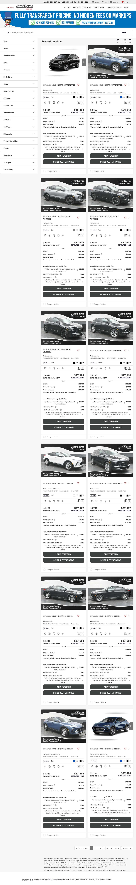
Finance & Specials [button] (115, 7)
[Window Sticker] (82, 102)
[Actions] (82, 85)
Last (116, 848)
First (79, 848)
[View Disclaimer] (63, 102)
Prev (86, 848)
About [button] (126, 7)
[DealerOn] (27, 879)
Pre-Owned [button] (87, 7)
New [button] (69, 7)
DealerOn (49, 879)
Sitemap (54, 879)
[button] (84, 62)
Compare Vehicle (53, 171)
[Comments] (79, 102)
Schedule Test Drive (63, 162)
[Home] (65, 7)
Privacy (60, 879)
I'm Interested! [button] (63, 156)
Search (124, 32)
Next (109, 848)
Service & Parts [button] (100, 7)
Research (77, 7)
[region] (63, 134)
